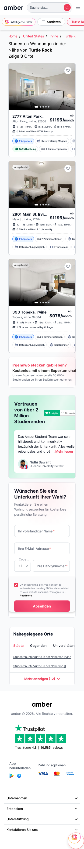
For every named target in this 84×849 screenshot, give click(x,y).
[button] (49, 7)
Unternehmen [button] (17, 798)
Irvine (54, 36)
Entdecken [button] (15, 809)
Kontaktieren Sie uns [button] (22, 830)
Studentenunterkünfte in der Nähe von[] (39, 666)
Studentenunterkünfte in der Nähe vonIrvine (42, 657)
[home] (13, 7)
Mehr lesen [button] (64, 451)
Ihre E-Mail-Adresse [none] (34, 549)
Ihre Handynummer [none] (52, 566)
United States (33, 36)
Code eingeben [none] (25, 559)
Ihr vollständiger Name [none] (36, 531)
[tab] (18, 646)
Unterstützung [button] (18, 819)
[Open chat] (76, 841)
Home (12, 36)
